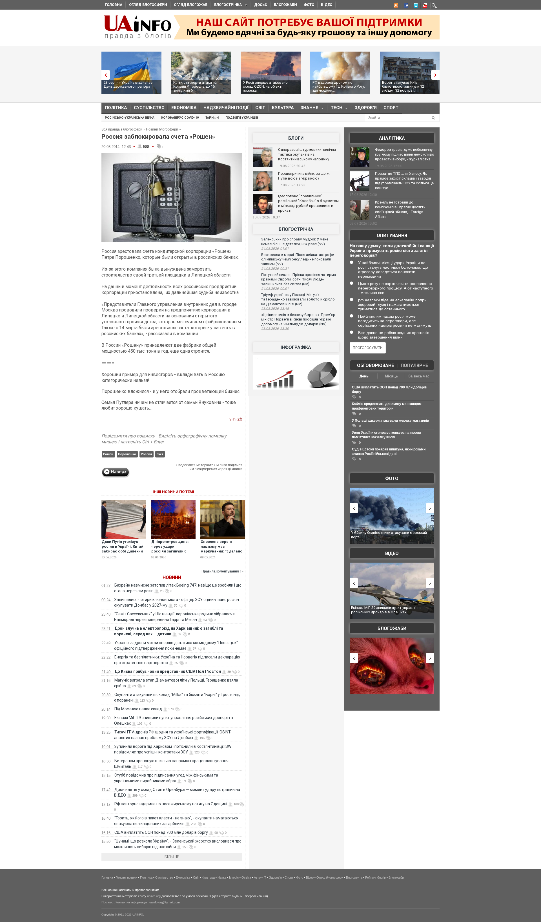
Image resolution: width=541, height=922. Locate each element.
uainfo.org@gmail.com (164, 902)
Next (436, 75)
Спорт (390, 107)
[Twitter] (414, 6)
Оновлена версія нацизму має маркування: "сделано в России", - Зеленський (221, 551)
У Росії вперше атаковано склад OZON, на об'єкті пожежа (265, 86)
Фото (309, 5)
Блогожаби (285, 5)
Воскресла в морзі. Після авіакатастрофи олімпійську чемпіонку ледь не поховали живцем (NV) (297, 259)
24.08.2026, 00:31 (275, 269)
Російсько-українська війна (129, 118)
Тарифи (212, 118)
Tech (334, 109)
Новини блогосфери (162, 129)
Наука (222, 877)
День (364, 376)
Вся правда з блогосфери (121, 129)
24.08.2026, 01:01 (275, 249)
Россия (146, 454)
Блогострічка (226, 5)
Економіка (184, 107)
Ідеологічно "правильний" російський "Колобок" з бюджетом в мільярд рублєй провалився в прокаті (308, 203)
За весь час (418, 376)
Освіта (246, 877)
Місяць (391, 376)
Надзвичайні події (226, 107)
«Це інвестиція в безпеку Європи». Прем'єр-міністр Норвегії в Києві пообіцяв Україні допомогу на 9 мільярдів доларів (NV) (298, 319)
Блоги (295, 138)
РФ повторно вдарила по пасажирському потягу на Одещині (170, 804)
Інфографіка (296, 347)
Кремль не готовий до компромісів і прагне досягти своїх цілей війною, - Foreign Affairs (400, 209)
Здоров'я (366, 107)
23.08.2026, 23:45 (275, 309)
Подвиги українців (241, 118)
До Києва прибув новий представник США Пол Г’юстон (167, 671)
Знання (307, 109)
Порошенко (127, 454)
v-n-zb (235, 419)
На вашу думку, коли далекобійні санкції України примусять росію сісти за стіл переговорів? (392, 250)
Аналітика (392, 138)
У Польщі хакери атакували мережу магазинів (390, 421)
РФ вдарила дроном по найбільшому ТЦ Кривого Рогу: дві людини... (338, 86)
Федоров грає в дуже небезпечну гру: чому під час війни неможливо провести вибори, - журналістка (404, 154)
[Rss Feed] (395, 6)
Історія (234, 877)
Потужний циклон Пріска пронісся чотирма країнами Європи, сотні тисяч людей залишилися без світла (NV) (298, 279)
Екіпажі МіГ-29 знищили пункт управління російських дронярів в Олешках (386, 609)
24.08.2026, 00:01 (275, 289)
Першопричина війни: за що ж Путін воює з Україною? (303, 175)
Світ (260, 107)
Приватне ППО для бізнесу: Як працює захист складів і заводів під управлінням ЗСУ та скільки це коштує (404, 180)
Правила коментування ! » (222, 571)
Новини (172, 577)
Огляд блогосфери (148, 5)
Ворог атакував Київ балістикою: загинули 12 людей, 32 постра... (403, 86)
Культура (283, 107)
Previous (104, 75)
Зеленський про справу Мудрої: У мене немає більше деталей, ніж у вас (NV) (294, 241)
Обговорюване (375, 365)
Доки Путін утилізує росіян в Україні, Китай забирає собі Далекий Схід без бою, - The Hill (123, 549)
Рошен (108, 454)
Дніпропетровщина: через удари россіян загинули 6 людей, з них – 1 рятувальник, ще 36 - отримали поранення (170, 554)
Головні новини (126, 877)
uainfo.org (154, 896)
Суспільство (149, 107)
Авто (257, 877)
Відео (326, 5)
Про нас (107, 902)
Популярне (414, 365)
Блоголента (354, 877)
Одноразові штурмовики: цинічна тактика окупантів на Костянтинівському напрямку (307, 154)
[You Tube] (424, 6)
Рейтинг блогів (375, 877)
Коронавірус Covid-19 (180, 118)
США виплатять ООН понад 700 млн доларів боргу (161, 832)
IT (264, 877)
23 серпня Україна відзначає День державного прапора (128, 84)
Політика (116, 107)
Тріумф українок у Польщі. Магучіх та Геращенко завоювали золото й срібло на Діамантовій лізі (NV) (298, 299)
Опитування (392, 235)
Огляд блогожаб (190, 5)
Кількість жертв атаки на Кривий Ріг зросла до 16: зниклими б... (195, 86)
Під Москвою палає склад (138, 709)
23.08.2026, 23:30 (275, 329)
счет (160, 454)
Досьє (260, 5)
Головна (113, 5)
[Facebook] (405, 6)
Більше (172, 857)
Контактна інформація (131, 902)
